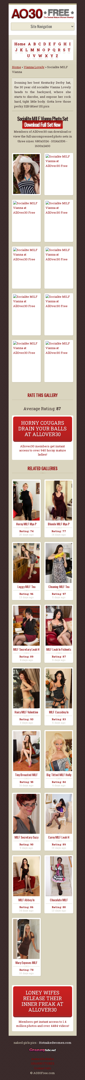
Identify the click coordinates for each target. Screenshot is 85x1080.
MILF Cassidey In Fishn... (58, 712)
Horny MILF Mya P (26, 524)
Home (19, 43)
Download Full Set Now (42, 124)
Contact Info (42, 1068)
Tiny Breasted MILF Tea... (26, 774)
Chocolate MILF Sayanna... (59, 900)
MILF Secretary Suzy (26, 837)
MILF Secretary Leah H (26, 649)
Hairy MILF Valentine (26, 712)
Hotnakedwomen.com (55, 1043)
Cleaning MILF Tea (58, 586)
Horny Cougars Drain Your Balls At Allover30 (42, 429)
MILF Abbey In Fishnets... (26, 900)
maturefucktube (42, 1059)
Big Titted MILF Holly (58, 774)
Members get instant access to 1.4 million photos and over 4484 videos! (42, 1024)
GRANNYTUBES (42, 1063)
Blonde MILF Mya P (59, 524)
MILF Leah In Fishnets (58, 649)
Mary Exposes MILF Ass (26, 962)
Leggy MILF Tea (26, 586)
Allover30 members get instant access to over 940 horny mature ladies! (42, 450)
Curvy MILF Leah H (58, 837)
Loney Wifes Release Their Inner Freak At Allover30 (42, 1001)
